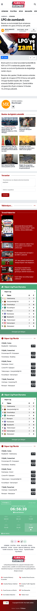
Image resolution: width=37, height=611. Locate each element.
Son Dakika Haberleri (9, 594)
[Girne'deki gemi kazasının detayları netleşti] (27, 122)
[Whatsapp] (25, 541)
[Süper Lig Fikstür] (34, 338)
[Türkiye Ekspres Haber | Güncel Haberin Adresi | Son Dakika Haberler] (18, 4)
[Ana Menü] (2, 4)
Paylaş (5, 57)
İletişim (16, 549)
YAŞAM (15, 547)
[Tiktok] (21, 541)
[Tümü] (34, 205)
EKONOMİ (4, 547)
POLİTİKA (13, 11)
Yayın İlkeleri (18, 551)
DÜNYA (30, 545)
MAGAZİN (28, 11)
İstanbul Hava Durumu (28, 577)
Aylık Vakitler (6, 533)
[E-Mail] (13, 106)
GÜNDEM (4, 11)
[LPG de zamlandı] (18, 44)
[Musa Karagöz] (6, 104)
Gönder (5, 195)
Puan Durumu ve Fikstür (10, 590)
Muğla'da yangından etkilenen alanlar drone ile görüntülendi (26, 167)
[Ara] (35, 4)
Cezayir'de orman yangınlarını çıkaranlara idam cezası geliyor (26, 148)
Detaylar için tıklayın (18, 332)
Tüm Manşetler (25, 590)
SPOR (21, 11)
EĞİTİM (33, 547)
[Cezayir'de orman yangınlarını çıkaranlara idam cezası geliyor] (27, 140)
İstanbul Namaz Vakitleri (11, 584)
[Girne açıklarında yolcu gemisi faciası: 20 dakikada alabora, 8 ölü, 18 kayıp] (10, 122)
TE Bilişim (23, 608)
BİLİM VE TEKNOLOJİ (24, 547)
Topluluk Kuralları (29, 549)
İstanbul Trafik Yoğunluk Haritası (27, 585)
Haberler (4, 16)
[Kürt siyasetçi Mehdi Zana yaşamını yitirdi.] (10, 159)
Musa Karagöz (16, 103)
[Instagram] (15, 541)
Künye (21, 549)
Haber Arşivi (25, 594)
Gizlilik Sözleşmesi (8, 549)
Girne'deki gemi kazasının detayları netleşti (25, 129)
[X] (12, 541)
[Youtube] (18, 541)
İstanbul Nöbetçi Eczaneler (7, 578)
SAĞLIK (10, 547)
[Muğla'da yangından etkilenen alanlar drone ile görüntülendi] (27, 159)
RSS (7, 602)
